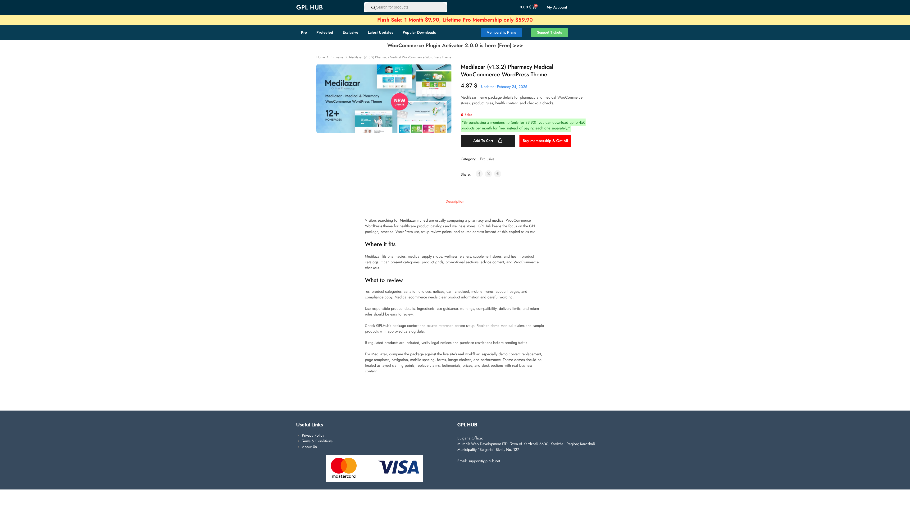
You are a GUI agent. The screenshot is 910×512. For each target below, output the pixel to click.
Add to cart (483, 140)
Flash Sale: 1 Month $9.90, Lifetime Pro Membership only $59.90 (455, 19)
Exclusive (350, 32)
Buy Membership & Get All (545, 140)
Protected (324, 32)
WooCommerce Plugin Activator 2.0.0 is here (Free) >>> (455, 45)
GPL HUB (309, 7)
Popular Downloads (419, 32)
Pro (304, 32)
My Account (557, 7)
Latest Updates (380, 32)
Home (320, 57)
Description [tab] (455, 201)
